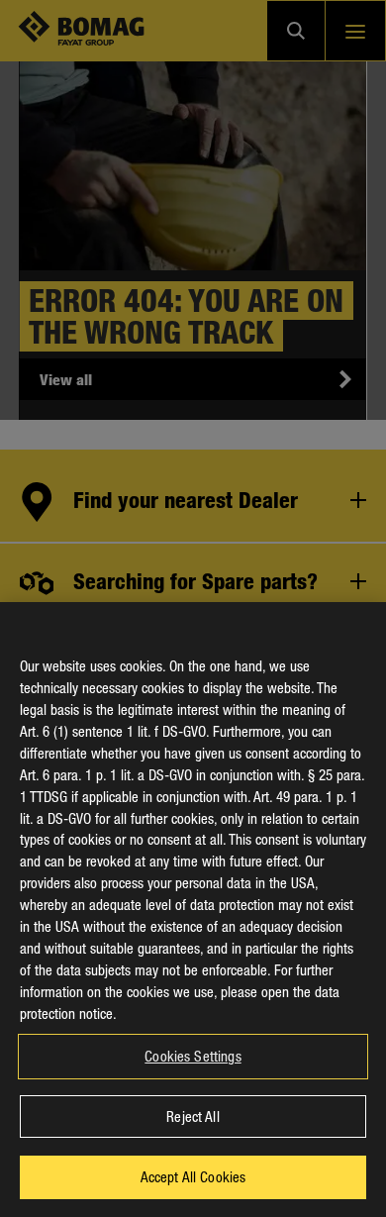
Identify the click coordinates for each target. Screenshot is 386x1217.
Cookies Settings (193, 1056)
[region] (193, 909)
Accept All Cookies (193, 1176)
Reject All (192, 1116)
